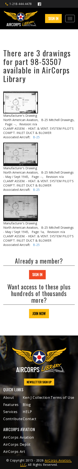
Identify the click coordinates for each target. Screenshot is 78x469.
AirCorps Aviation (18, 437)
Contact (29, 418)
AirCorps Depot (17, 444)
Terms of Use (62, 397)
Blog (27, 404)
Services (10, 411)
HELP (27, 411)
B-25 (36, 137)
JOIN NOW (39, 313)
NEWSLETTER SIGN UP (39, 382)
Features (11, 404)
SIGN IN (37, 274)
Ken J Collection (36, 397)
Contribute (12, 418)
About (8, 397)
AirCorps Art (14, 451)
